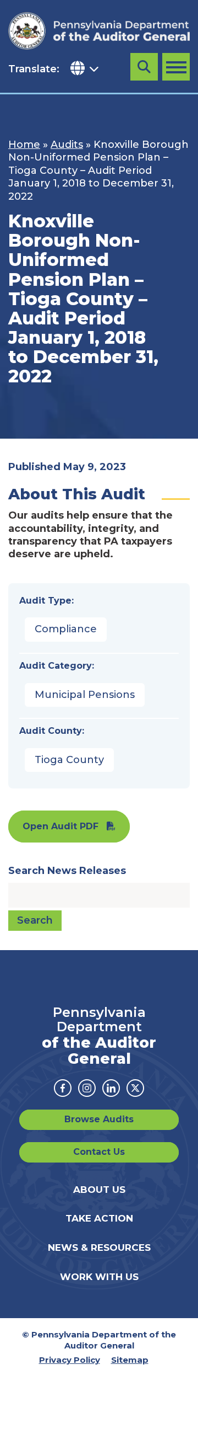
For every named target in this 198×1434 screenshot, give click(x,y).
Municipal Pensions (85, 695)
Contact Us (99, 1152)
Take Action (99, 1218)
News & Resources (99, 1247)
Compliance (66, 629)
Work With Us (99, 1276)
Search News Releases (67, 871)
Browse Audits (99, 1119)
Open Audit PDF (60, 826)
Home (24, 144)
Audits (67, 144)
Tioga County (69, 760)
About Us (99, 1189)
